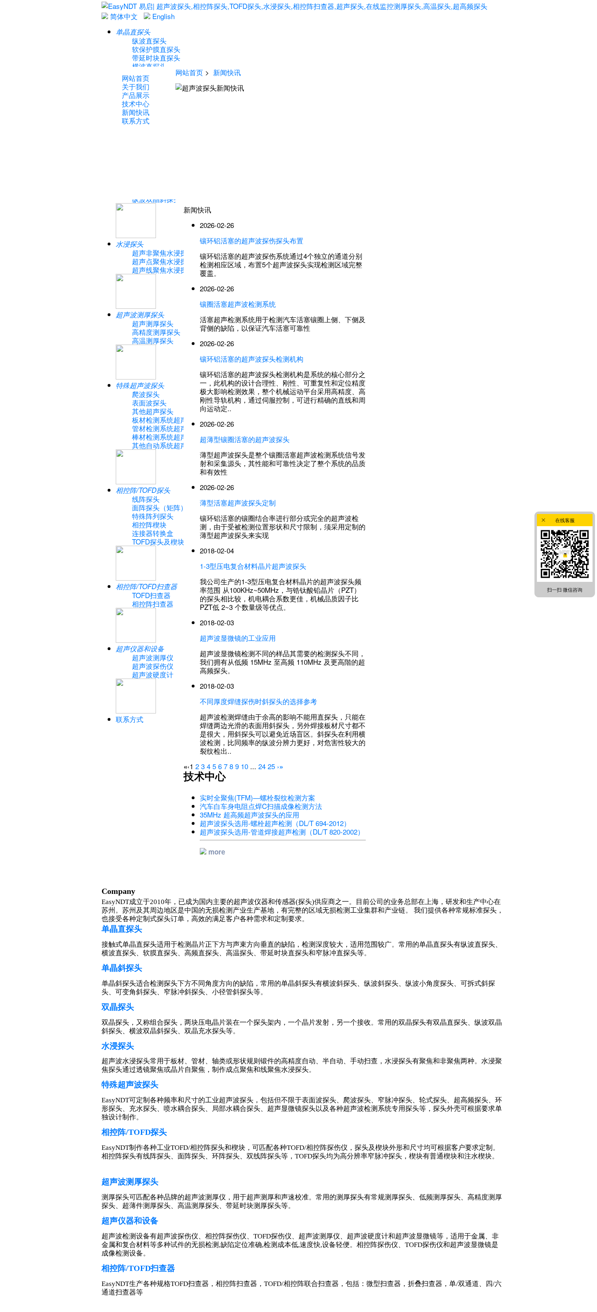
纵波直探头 (149, 40)
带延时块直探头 (156, 57)
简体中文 (123, 16)
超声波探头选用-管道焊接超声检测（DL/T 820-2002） (282, 831)
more (215, 852)
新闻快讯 (227, 72)
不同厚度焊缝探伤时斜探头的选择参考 (258, 701)
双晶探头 (118, 1006)
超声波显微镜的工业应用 (238, 638)
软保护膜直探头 (156, 49)
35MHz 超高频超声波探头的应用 (249, 814)
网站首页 (189, 72)
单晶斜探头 (122, 967)
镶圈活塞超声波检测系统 (238, 304)
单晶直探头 (122, 928)
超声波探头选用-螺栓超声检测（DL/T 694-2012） (275, 823)
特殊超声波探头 (130, 1084)
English (162, 16)
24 (262, 766)
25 (271, 766)
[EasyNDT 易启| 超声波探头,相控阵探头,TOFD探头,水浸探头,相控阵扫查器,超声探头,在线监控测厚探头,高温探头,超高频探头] (294, 6)
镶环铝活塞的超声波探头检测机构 (251, 358)
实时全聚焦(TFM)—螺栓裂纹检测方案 (257, 797)
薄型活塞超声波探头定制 (238, 502)
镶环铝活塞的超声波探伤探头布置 (251, 240)
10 (244, 766)
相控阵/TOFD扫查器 (138, 1268)
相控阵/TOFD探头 (134, 1132)
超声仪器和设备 (130, 1220)
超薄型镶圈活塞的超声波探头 (245, 439)
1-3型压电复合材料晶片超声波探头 (253, 566)
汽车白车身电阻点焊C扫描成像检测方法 (261, 806)
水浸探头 (118, 1045)
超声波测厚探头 (130, 1181)
